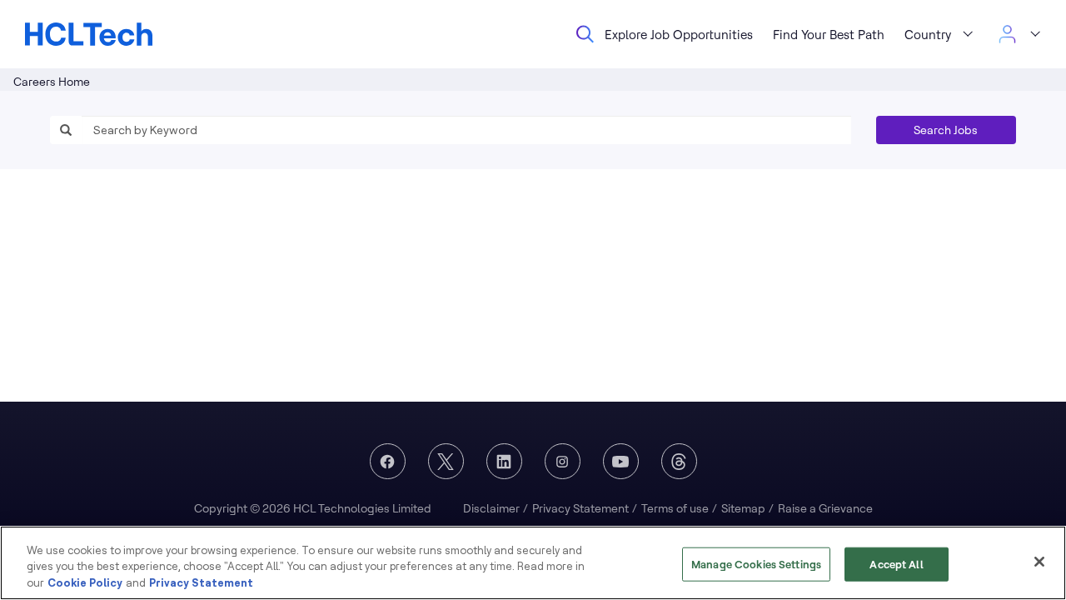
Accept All (896, 563)
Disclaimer (491, 508)
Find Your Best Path (828, 34)
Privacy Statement (580, 508)
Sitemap (743, 508)
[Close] (1039, 561)
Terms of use (675, 508)
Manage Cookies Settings (756, 563)
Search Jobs (946, 130)
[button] (1019, 34)
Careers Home (51, 81)
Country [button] (927, 34)
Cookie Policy (84, 582)
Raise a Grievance (825, 508)
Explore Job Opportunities (679, 34)
